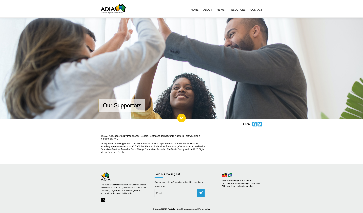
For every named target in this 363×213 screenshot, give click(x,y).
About (207, 9)
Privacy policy (204, 209)
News (221, 9)
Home (195, 9)
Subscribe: (160, 187)
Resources (237, 9)
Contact (256, 9)
